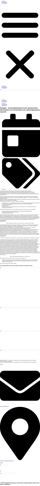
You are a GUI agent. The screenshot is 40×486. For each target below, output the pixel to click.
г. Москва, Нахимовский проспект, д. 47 (7, 460)
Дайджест (4, 1)
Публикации (4, 3)
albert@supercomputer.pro (4, 406)
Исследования (4, 2)
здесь (17, 258)
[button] (20, 44)
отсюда (15, 263)
